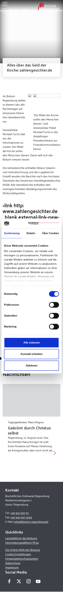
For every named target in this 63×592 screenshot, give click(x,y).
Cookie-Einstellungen (18, 554)
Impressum (12, 567)
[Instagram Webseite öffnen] (28, 581)
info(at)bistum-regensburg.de (31, 521)
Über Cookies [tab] (50, 233)
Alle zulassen (31, 342)
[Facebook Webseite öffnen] (9, 581)
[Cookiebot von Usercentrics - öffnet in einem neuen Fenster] (43, 223)
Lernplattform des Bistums (21, 538)
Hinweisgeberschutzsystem (21, 558)
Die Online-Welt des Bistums (22, 550)
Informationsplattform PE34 (22, 542)
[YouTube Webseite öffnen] (38, 581)
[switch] (54, 305)
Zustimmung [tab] (12, 233)
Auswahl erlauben (31, 353)
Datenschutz (12, 563)
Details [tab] (31, 233)
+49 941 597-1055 (21, 517)
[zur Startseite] (48, 6)
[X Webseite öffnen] (19, 581)
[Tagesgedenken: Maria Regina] (31, 400)
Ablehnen (31, 365)
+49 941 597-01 (19, 513)
